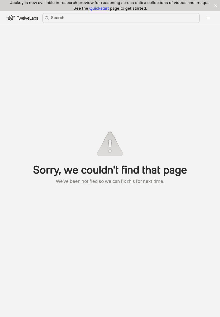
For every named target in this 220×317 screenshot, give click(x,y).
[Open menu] (209, 18)
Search (57, 17)
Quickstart (99, 8)
